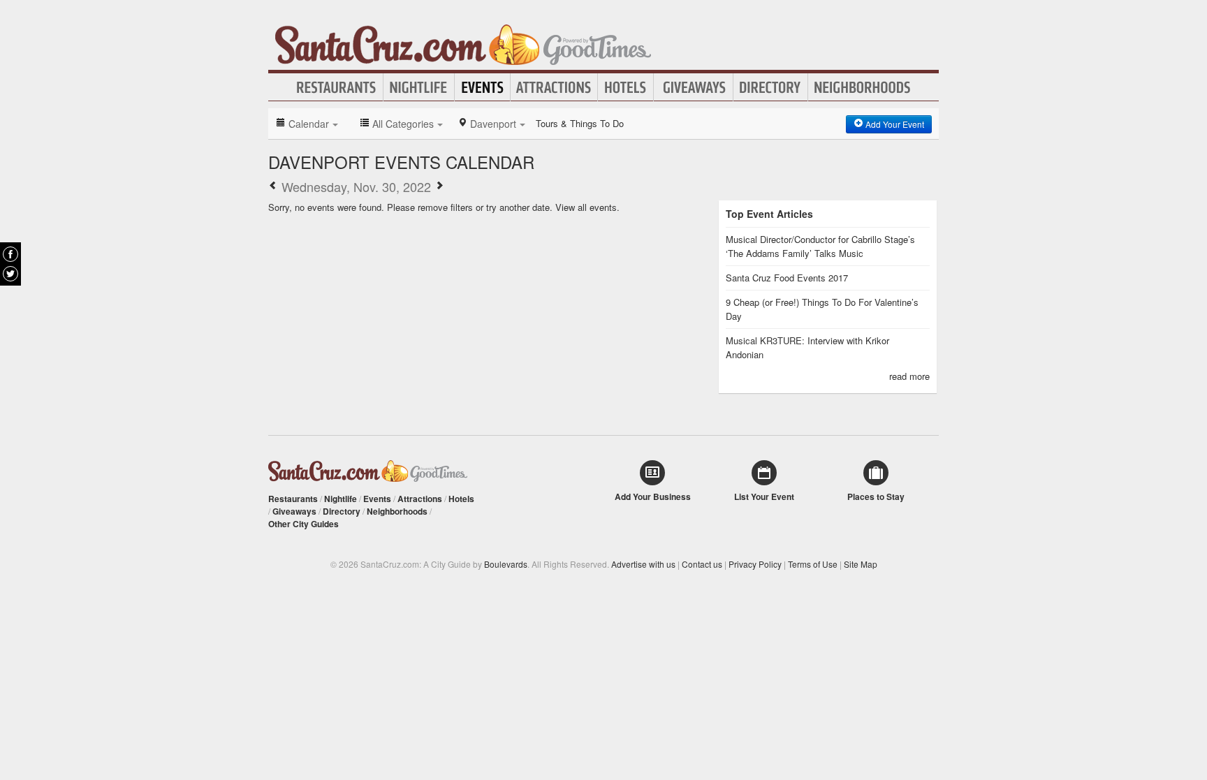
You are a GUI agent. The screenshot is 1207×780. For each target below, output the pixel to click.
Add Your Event (893, 124)
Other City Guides (303, 523)
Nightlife (418, 87)
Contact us (702, 564)
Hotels (625, 87)
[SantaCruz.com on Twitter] (10, 273)
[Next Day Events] (439, 186)
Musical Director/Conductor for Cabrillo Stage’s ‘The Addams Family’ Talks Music (820, 246)
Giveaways (693, 87)
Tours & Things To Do (580, 123)
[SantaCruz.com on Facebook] (10, 254)
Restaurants (337, 87)
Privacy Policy (755, 564)
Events (482, 87)
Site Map (860, 564)
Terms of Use (812, 564)
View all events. (587, 207)
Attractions (554, 87)
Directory (770, 87)
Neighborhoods (862, 87)
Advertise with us (643, 564)
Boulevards (505, 564)
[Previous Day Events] (273, 186)
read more (909, 376)
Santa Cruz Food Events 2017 (787, 277)
